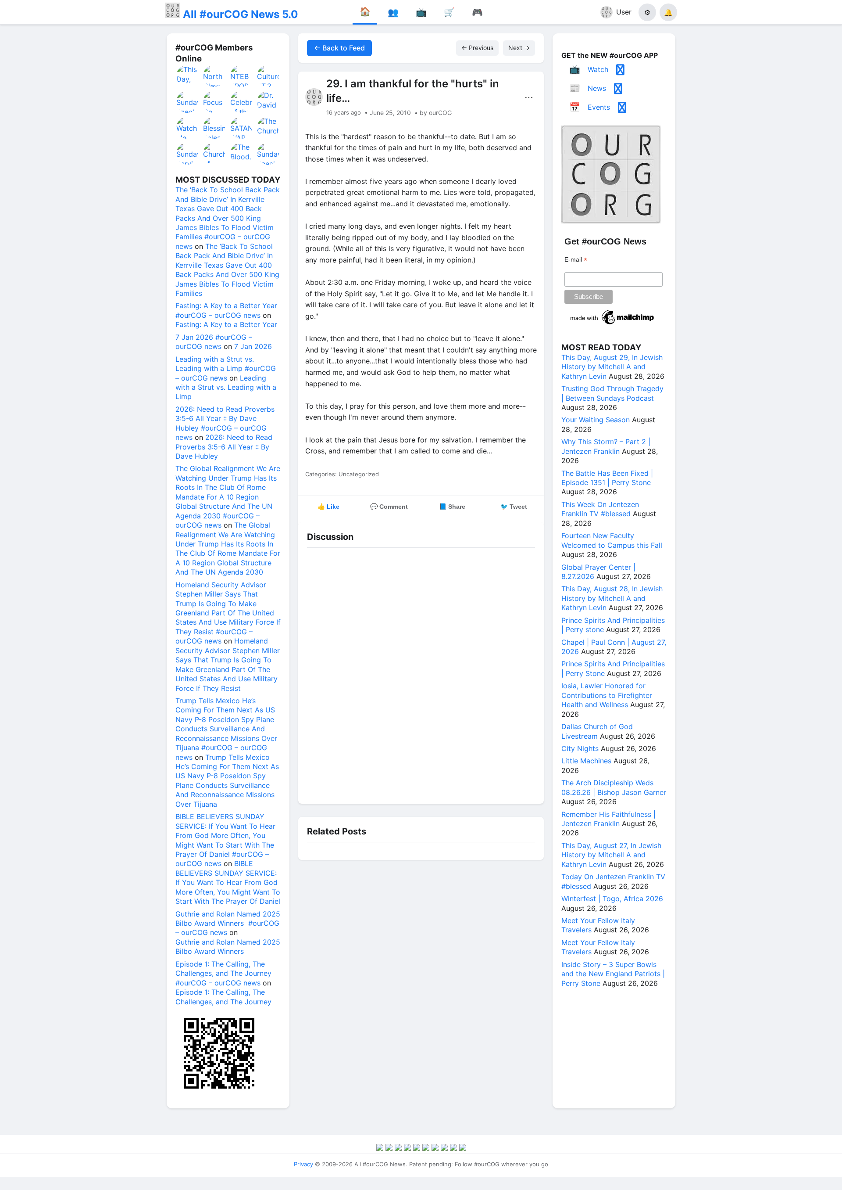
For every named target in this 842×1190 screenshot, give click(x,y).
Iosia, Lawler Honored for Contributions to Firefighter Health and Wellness (606, 695)
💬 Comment (389, 506)
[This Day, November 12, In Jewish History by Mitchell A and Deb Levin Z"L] (187, 76)
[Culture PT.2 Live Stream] (268, 76)
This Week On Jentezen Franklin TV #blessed (600, 509)
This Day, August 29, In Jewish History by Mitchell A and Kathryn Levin (612, 367)
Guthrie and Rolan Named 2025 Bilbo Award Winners (227, 947)
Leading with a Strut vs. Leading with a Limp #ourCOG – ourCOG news (225, 368)
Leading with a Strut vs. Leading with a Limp (225, 387)
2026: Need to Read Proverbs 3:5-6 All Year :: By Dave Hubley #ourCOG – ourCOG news (225, 423)
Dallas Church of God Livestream (597, 731)
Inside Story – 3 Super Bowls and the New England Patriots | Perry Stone (613, 974)
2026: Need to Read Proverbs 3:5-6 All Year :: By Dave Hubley (223, 446)
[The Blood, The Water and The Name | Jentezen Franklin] (241, 154)
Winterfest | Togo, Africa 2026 (612, 898)
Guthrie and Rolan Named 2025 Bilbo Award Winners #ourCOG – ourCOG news (227, 923)
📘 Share (452, 506)
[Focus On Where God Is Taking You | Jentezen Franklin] (214, 102)
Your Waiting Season (595, 419)
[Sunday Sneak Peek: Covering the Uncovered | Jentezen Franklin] (187, 102)
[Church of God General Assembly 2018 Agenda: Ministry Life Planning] (214, 154)
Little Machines (586, 760)
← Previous (477, 47)
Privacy (303, 1164)
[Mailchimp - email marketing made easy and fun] (612, 324)
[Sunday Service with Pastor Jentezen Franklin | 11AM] (187, 154)
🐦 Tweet (513, 506)
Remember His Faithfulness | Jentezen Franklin (608, 819)
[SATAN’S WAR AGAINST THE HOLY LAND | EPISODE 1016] (241, 128)
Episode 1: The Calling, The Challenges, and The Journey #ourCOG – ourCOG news (223, 973)
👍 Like (328, 506)
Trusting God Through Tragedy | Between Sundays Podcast (612, 393)
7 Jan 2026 (253, 346)
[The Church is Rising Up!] (268, 128)
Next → (519, 47)
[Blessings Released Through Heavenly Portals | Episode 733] (214, 128)
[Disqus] (421, 673)
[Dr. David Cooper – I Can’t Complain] (268, 102)
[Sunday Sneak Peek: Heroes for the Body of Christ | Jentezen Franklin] (268, 154)
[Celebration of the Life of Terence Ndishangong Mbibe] (241, 102)
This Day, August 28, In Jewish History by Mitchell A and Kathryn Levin (612, 598)
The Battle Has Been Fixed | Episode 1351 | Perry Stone (607, 478)
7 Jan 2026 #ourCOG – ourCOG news (213, 342)
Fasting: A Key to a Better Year (226, 324)
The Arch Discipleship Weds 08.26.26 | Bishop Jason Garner (613, 787)
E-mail (575, 259)
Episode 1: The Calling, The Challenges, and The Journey (223, 997)
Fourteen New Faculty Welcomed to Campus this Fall (611, 540)
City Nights (580, 748)
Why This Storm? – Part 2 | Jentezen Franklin (605, 446)
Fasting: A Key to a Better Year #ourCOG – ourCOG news (226, 310)
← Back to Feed (339, 47)
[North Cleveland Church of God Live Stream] (214, 76)
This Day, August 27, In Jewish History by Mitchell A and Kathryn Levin (611, 855)
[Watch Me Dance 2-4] (187, 128)
